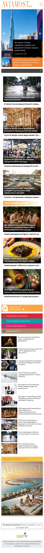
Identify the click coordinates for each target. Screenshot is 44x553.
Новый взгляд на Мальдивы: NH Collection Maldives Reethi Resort (26, 61)
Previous (4, 33)
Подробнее (19, 54)
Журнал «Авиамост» (14, 459)
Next (40, 33)
